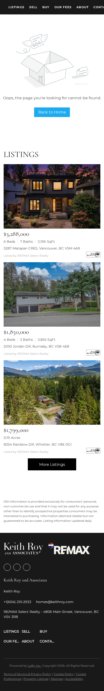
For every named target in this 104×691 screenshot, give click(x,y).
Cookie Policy (64, 674)
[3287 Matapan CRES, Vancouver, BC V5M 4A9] (52, 196)
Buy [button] (45, 7)
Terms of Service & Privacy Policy (27, 674)
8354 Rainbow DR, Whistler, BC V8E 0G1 (38, 444)
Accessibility (74, 679)
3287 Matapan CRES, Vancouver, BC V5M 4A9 (42, 248)
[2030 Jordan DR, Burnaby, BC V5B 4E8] (52, 294)
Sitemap (57, 679)
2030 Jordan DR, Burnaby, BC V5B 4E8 (36, 346)
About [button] (82, 7)
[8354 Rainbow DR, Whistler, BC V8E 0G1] (52, 392)
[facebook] (7, 567)
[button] (13, 631)
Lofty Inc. (34, 665)
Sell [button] (33, 7)
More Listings (52, 464)
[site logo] (23, 550)
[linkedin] (17, 567)
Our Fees (63, 7)
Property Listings (35, 679)
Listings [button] (16, 7)
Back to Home (52, 112)
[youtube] (26, 567)
